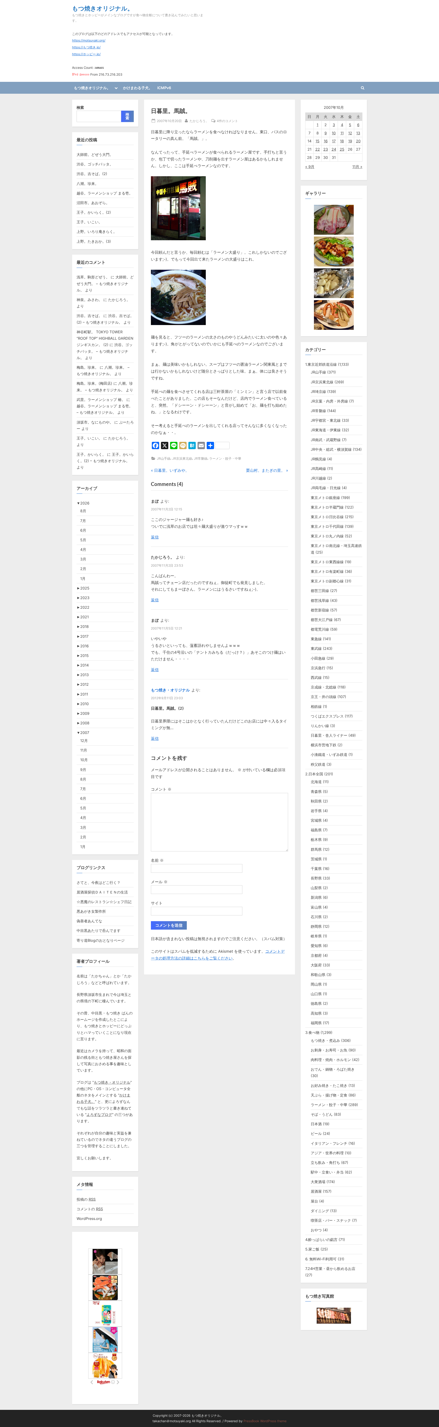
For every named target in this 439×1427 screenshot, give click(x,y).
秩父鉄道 (318, 764)
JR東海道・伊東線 (326, 430)
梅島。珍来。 (88, 367)
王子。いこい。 (89, 222)
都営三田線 (320, 590)
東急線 (316, 639)
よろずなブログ (99, 1114)
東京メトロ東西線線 (327, 562)
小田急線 (318, 658)
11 (342, 133)
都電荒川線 (320, 629)
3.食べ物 (312, 1032)
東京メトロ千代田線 (327, 526)
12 (350, 133)
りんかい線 (320, 725)
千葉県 (316, 868)
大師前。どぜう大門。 (95, 154)
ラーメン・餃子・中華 (225, 458)
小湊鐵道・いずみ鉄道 (329, 754)
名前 (157, 860)
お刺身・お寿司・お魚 (329, 1050)
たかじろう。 (199, 121)
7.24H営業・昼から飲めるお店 (330, 1268)
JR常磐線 (200, 458)
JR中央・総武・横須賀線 (331, 449)
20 (358, 141)
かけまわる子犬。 (137, 87)
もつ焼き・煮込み (325, 1040)
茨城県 (316, 859)
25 (342, 149)
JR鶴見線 (318, 459)
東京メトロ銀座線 (325, 497)
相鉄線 (316, 706)
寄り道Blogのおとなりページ (101, 940)
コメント (161, 789)
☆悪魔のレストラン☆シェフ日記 (104, 901)
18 (342, 141)
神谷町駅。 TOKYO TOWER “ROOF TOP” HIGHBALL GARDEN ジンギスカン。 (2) (105, 338)
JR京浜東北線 (182, 458)
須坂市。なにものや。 (95, 422)
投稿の (86, 1199)
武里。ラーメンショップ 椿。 (101, 399)
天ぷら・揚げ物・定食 (329, 1095)
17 (334, 141)
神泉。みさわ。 (89, 299)
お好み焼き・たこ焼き (329, 1085)
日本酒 (316, 1124)
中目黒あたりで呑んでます (98, 930)
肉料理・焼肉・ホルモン (331, 1059)
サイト (157, 903)
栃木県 (316, 839)
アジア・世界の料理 (327, 1153)
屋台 (314, 1201)
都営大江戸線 (322, 619)
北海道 (316, 781)
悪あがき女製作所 (91, 911)
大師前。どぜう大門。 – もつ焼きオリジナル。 (105, 283)
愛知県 (316, 945)
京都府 (316, 955)
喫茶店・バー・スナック (331, 1220)
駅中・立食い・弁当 (327, 1172)
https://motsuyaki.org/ (88, 40)
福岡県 (316, 1023)
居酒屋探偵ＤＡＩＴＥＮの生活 (102, 892)
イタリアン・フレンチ (329, 1143)
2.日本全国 (314, 774)
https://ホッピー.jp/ (86, 54)
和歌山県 (318, 974)
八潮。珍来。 (88, 183)
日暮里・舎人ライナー (329, 735)
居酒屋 (316, 1191)
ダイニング (320, 1210)
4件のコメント (227, 121)
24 (334, 149)
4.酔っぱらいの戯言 (321, 1239)
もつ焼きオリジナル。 (102, 8)
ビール (316, 1133)
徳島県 (316, 1003)
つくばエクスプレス (327, 716)
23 (325, 149)
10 (334, 133)
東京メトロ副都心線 (327, 581)
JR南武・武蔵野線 (326, 439)
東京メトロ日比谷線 (327, 517)
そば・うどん (322, 1114)
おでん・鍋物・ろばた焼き (333, 1069)
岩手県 (316, 810)
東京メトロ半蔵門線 (327, 507)
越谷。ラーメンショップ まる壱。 (105, 193)
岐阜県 (316, 936)
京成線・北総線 (323, 687)
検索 (80, 107)
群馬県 (316, 849)
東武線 (316, 648)
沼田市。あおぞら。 (93, 202)
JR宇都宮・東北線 (326, 420)
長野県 (316, 878)
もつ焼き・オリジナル (170, 690)
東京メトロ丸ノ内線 (327, 536)
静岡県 (316, 926)
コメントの (90, 1209)
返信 (155, 537)
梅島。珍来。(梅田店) (94, 383)
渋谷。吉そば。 (89, 315)
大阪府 (316, 965)
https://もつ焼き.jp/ (86, 47)
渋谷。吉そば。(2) (92, 173)
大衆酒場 (318, 1181)
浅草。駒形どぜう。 (93, 277)
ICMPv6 (164, 87)
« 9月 (309, 166)
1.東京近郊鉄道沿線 (321, 364)
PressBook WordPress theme (265, 1421)
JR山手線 (163, 458)
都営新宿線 (320, 610)
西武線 (316, 677)
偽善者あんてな (89, 921)
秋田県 (316, 801)
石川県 (316, 917)
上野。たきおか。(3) (94, 241)
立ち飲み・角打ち (325, 1162)
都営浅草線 (320, 600)
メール (159, 882)
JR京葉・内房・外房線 (329, 401)
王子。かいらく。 (91, 454)
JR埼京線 (318, 391)
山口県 (316, 994)
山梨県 (316, 888)
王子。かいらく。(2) (94, 212)
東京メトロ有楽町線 (327, 571)
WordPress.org (89, 1218)
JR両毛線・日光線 (326, 487)
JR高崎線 (318, 468)
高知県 (316, 1013)
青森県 (316, 791)
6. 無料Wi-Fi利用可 (321, 1259)
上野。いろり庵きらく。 (97, 231)
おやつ (316, 1230)
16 (326, 141)
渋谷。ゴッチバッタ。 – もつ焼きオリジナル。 (105, 351)
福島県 (316, 830)
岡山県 (316, 984)
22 (317, 149)
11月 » (357, 166)
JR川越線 (318, 478)
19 (350, 141)
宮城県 (316, 820)
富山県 (316, 907)
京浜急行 (318, 668)
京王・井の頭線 (323, 696)
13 (358, 133)
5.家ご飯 (312, 1249)
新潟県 (316, 897)
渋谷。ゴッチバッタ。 (95, 164)
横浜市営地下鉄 (323, 745)
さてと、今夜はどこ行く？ (98, 882)
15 (317, 141)
